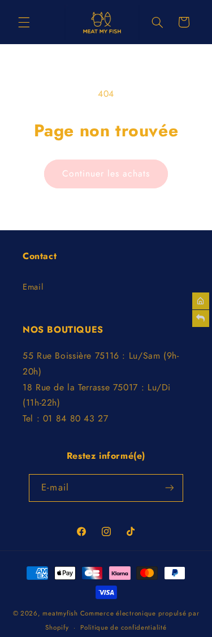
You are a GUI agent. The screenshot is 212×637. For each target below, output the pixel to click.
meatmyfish (59, 613)
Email (33, 287)
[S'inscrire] (169, 488)
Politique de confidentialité (123, 627)
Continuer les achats (106, 173)
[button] (24, 22)
